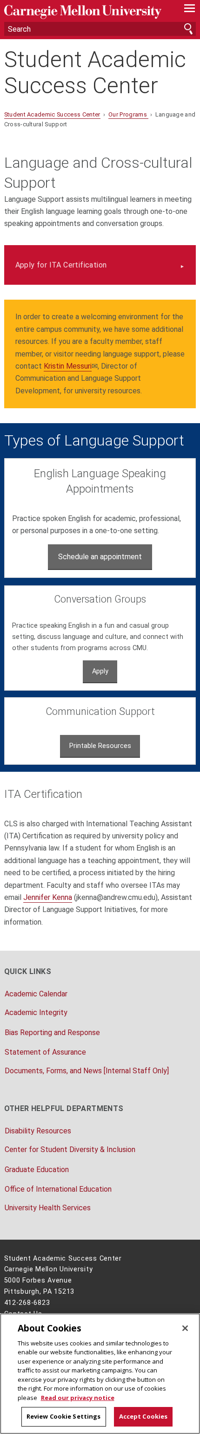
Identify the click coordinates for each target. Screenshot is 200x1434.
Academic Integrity (36, 1012)
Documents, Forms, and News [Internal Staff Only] (87, 1070)
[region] (100, 1373)
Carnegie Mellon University (85, 12)
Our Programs (128, 114)
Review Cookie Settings (64, 1416)
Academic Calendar (36, 993)
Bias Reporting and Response (52, 1032)
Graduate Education (37, 1169)
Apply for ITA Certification (61, 265)
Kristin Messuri (68, 366)
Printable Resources (100, 746)
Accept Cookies (143, 1416)
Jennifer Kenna (47, 897)
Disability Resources (38, 1130)
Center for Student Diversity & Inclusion (70, 1149)
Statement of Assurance (45, 1052)
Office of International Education (58, 1189)
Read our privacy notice (77, 1397)
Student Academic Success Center (95, 72)
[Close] (185, 1328)
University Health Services (48, 1207)
